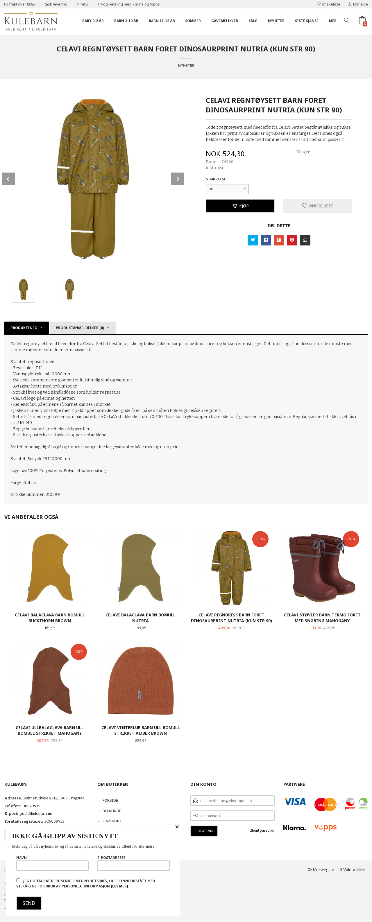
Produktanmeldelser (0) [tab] (80, 327)
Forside (110, 800)
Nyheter (276, 20)
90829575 (31, 806)
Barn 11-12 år (162, 20)
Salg (252, 20)
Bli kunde (112, 810)
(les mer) (119, 886)
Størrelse (216, 179)
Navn (21, 857)
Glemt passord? (262, 830)
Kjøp (244, 206)
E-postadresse (111, 857)
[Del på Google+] (279, 240)
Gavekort (112, 821)
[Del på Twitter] (253, 240)
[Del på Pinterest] (292, 240)
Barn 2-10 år (126, 20)
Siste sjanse (307, 20)
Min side (360, 4)
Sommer (193, 20)
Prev (8, 179)
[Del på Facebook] (266, 240)
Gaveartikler (224, 20)
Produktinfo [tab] (23, 327)
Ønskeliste (330, 4)
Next (177, 179)
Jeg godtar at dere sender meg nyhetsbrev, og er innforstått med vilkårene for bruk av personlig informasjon (85, 883)
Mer (333, 20)
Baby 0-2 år (93, 20)
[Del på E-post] (305, 240)
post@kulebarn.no (36, 813)
